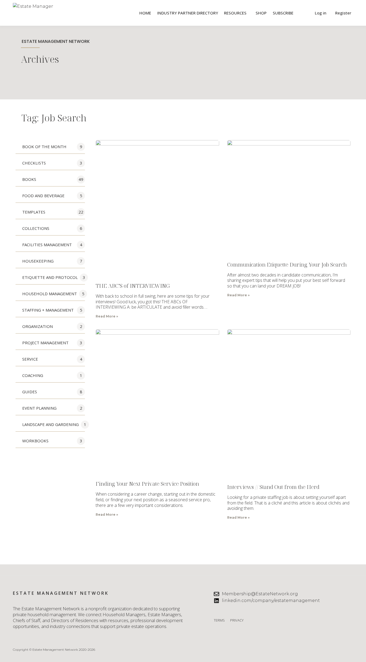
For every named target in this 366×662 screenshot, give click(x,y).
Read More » (107, 316)
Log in (320, 13)
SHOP (261, 13)
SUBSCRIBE (283, 13)
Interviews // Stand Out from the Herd (273, 487)
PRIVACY (237, 620)
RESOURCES (235, 13)
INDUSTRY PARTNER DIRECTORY (187, 13)
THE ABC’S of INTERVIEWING (133, 285)
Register (343, 13)
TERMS (219, 620)
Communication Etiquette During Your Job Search (287, 264)
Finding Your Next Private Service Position (147, 483)
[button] (303, 13)
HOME (145, 13)
